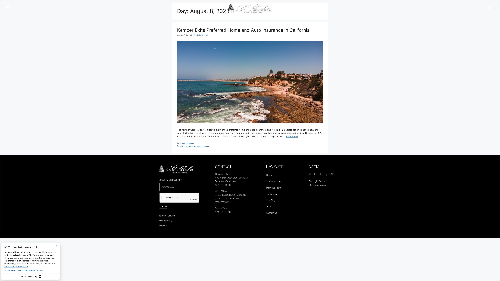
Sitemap (163, 225)
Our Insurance (273, 181)
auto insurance (186, 146)
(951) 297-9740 (223, 185)
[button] (489, 8)
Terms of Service (167, 215)
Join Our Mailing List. (171, 180)
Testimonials (272, 194)
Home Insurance (187, 143)
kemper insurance (201, 146)
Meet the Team (273, 187)
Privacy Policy (165, 220)
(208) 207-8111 (223, 202)
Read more (292, 136)
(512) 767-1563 (223, 212)
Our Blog (270, 200)
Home (269, 175)
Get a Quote (272, 206)
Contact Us (271, 212)
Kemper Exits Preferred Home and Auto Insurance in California (243, 30)
